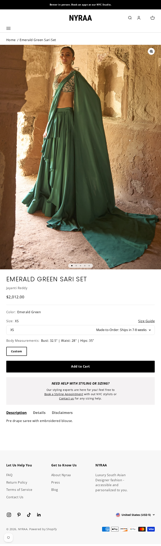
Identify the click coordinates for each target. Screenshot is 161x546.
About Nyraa (61, 475)
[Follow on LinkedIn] (39, 514)
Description (16, 412)
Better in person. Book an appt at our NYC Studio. (81, 4)
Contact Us (15, 497)
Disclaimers (62, 412)
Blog (54, 490)
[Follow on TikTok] (29, 514)
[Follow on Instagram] (9, 514)
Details (39, 412)
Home (11, 40)
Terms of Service (19, 490)
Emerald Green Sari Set (38, 40)
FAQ (9, 475)
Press (55, 482)
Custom (16, 351)
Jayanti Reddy (16, 288)
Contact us (66, 398)
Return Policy (16, 482)
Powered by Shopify (43, 529)
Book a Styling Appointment (63, 394)
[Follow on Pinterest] (19, 514)
